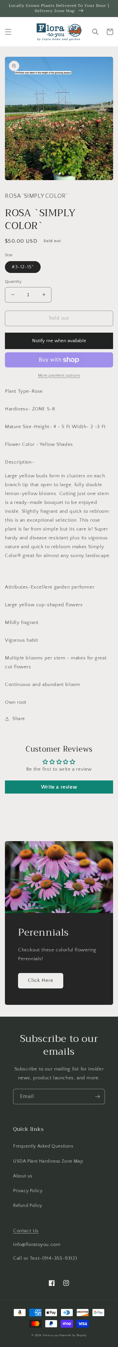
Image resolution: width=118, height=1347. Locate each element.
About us (22, 1176)
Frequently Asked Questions (43, 1146)
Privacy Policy (27, 1190)
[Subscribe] (97, 1096)
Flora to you (51, 1335)
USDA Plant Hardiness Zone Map (48, 1161)
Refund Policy (27, 1205)
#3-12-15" (23, 267)
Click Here (40, 980)
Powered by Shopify (73, 1335)
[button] (8, 32)
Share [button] (18, 718)
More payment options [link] (59, 375)
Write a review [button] (59, 787)
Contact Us (26, 1230)
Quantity (13, 281)
